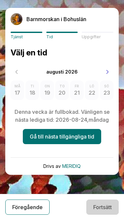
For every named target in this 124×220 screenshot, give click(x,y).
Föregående (27, 207)
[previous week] (16, 72)
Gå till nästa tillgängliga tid (62, 136)
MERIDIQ (71, 166)
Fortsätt (102, 207)
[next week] (107, 72)
